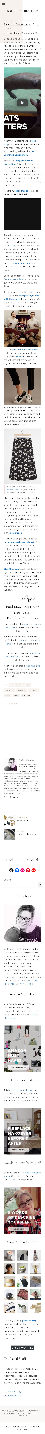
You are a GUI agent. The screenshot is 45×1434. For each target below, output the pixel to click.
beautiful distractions (19, 685)
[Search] (39, 885)
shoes (7, 695)
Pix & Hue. (24, 1430)
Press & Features (25, 1413)
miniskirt (33, 690)
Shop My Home (9, 1413)
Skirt (16, 695)
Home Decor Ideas (33, 1410)
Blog (36, 1413)
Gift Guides (30, 1412)
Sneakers (26, 695)
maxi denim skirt (14, 489)
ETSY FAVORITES (22, 1347)
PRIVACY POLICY (12, 1392)
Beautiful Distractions (13, 21)
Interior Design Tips (15, 1412)
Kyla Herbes (27, 760)
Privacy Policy (22, 1415)
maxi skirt (9, 690)
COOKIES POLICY (13, 1395)
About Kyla (19, 1410)
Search (7, 880)
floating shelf (10, 245)
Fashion (28, 21)
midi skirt (22, 690)
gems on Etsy (29, 1320)
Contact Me (7, 1410)
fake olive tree (33, 666)
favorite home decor (14, 279)
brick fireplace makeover (20, 1090)
